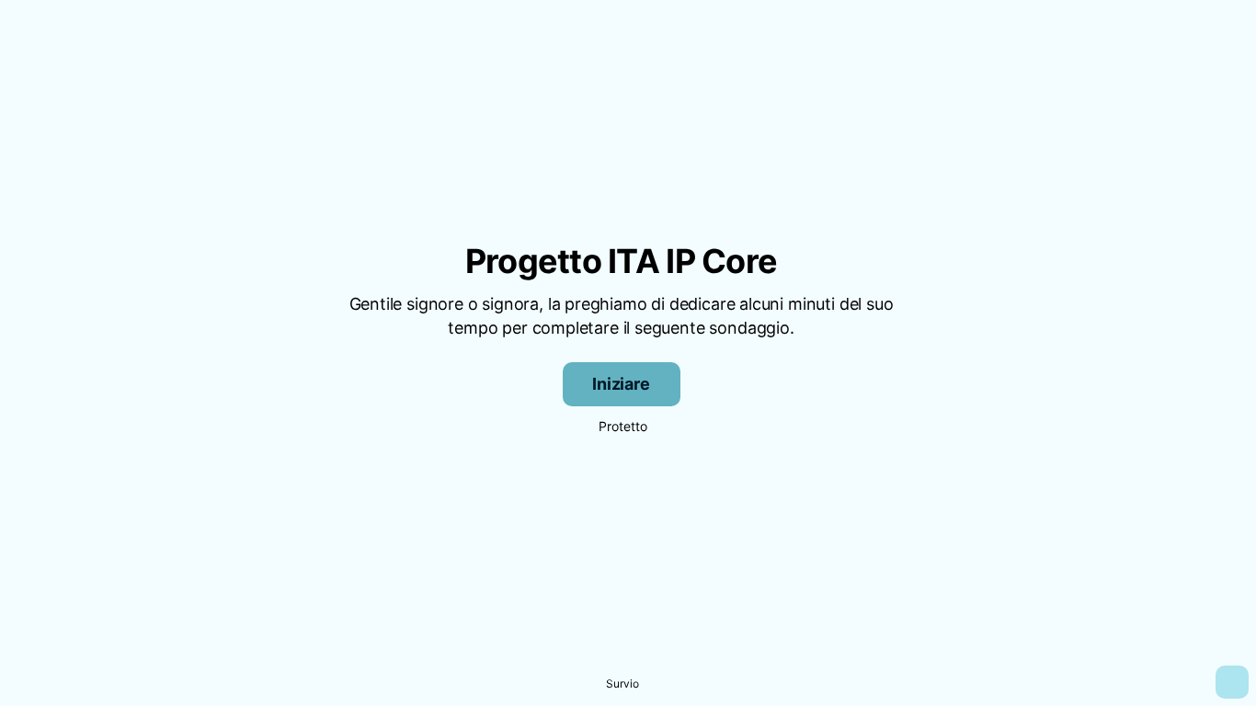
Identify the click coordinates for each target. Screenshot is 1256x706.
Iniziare (621, 383)
